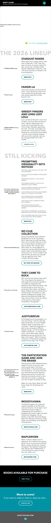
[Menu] (44, 3)
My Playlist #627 (42, 43)
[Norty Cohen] (8, 2)
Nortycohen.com (25, 515)
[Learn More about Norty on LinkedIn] (25, 519)
